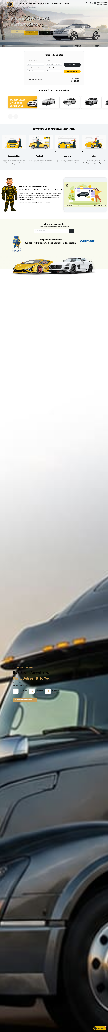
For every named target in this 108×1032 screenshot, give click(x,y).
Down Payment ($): (51, 68)
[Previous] (8, 113)
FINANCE (39, 3)
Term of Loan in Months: (33, 68)
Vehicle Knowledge (57, 3)
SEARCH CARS (23, 3)
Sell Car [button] (33, 31)
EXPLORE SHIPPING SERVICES (24, 700)
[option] (18, 102)
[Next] (14, 113)
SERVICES (46, 3)
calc (65, 61)
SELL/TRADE (32, 3)
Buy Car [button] (18, 31)
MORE (67, 3)
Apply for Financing (72, 71)
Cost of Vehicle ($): (32, 61)
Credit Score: (49, 61)
